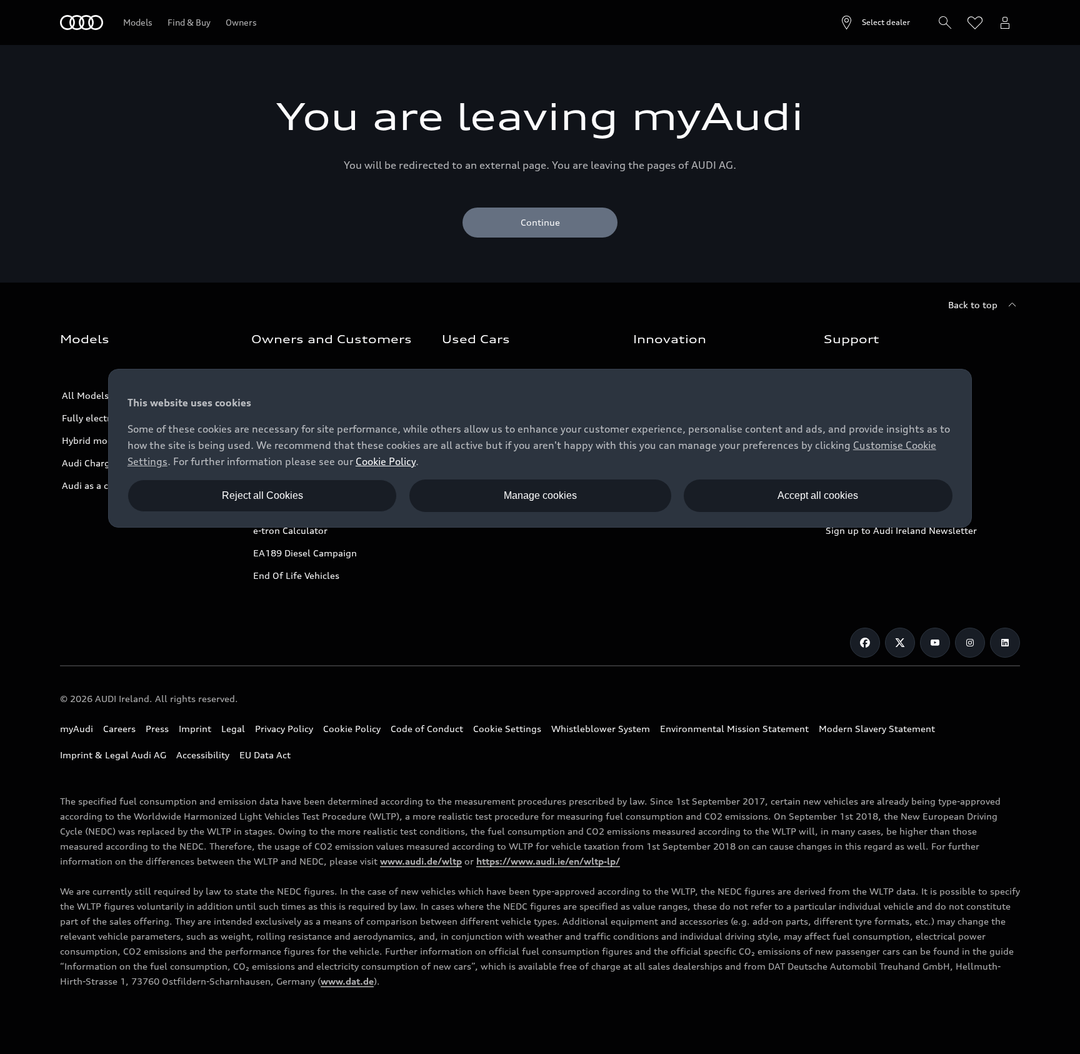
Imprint (195, 728)
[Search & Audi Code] (945, 23)
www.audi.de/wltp (421, 861)
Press (157, 728)
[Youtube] (935, 643)
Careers (119, 728)
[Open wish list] (975, 23)
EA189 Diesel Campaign (305, 553)
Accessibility (202, 755)
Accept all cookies (818, 495)
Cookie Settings (507, 728)
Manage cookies (540, 495)
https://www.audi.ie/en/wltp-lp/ (548, 861)
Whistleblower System (600, 728)
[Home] (81, 22)
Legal (233, 728)
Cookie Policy (352, 728)
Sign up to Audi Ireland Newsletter (901, 530)
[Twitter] (900, 643)
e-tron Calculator (290, 530)
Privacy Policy (284, 728)
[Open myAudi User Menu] (1005, 23)
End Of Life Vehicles (296, 575)
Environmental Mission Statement (734, 728)
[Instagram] (970, 643)
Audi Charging (93, 463)
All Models (85, 395)
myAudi (76, 728)
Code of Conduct (427, 728)
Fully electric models (107, 418)
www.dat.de (347, 981)
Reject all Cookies (262, 495)
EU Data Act (265, 755)
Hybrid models (94, 440)
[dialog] (540, 448)
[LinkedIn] (1005, 643)
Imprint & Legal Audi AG (113, 755)
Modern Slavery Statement (877, 728)
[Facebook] (865, 643)
